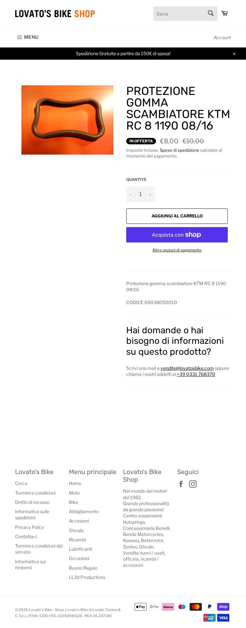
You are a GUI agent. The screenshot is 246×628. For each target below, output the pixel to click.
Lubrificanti (80, 549)
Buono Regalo (83, 568)
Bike (73, 502)
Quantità (136, 179)
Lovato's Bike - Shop (46, 609)
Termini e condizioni (35, 493)
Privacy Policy (29, 527)
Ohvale (76, 530)
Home (75, 483)
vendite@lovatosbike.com (187, 368)
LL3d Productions (87, 577)
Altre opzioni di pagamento (176, 250)
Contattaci (26, 536)
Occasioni (79, 558)
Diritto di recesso (32, 502)
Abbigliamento (84, 511)
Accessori (79, 520)
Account (222, 37)
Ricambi (77, 539)
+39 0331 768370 (196, 374)
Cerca (21, 483)
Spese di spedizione (179, 150)
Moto (74, 493)
